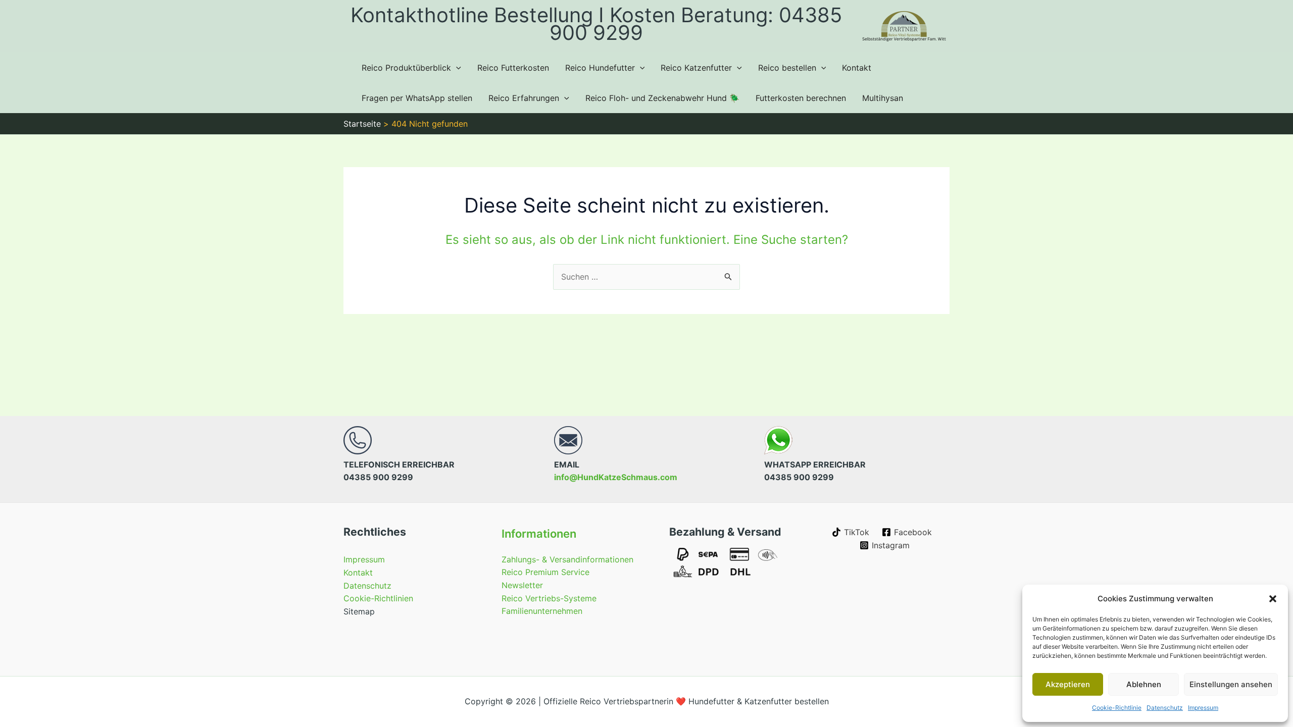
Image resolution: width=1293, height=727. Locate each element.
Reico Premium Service (545, 572)
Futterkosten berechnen (801, 98)
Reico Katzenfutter (696, 68)
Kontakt (856, 68)
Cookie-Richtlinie (1116, 707)
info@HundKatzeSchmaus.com (615, 477)
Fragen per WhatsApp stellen (417, 98)
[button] (1273, 599)
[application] (456, 68)
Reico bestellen (787, 68)
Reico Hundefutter (600, 68)
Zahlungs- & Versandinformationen (567, 559)
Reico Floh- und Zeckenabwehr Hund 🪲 (662, 98)
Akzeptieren (1068, 684)
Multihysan (882, 98)
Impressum (1203, 707)
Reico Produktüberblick (406, 68)
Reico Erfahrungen (523, 98)
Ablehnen (1143, 684)
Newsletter (522, 585)
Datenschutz (1165, 707)
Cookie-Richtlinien (378, 598)
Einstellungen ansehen (1230, 684)
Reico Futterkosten (513, 68)
